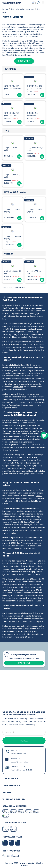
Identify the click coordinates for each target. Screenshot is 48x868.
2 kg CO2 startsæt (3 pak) (12, 176)
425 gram (34, 579)
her (3, 319)
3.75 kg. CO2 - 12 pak (34, 272)
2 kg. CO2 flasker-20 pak (12, 272)
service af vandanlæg (18, 431)
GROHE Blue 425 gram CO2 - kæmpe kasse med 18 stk (12, 114)
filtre (12, 522)
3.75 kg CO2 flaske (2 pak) (34, 210)
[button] (19, 95)
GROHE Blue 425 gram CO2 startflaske (12, 87)
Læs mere (24, 61)
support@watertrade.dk (15, 634)
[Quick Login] (38, 2)
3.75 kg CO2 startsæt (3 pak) (12, 237)
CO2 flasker (18, 387)
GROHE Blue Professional (25, 498)
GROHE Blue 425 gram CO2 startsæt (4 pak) (35, 87)
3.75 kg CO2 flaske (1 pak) (12, 210)
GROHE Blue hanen (21, 525)
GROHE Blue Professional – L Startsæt (33, 114)
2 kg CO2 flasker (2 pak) (35, 149)
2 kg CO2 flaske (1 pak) (11, 149)
